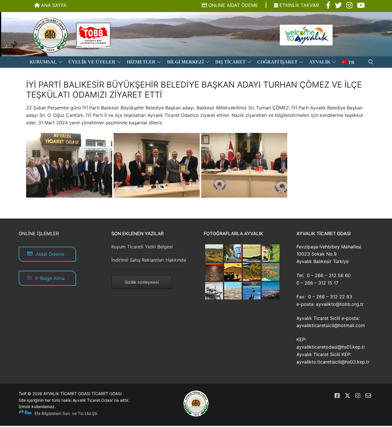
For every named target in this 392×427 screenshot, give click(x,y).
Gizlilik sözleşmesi (142, 282)
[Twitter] (347, 396)
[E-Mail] (368, 396)
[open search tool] (370, 62)
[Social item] (328, 5)
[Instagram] (358, 396)
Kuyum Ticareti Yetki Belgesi (142, 247)
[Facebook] (337, 396)
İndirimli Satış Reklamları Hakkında (148, 260)
